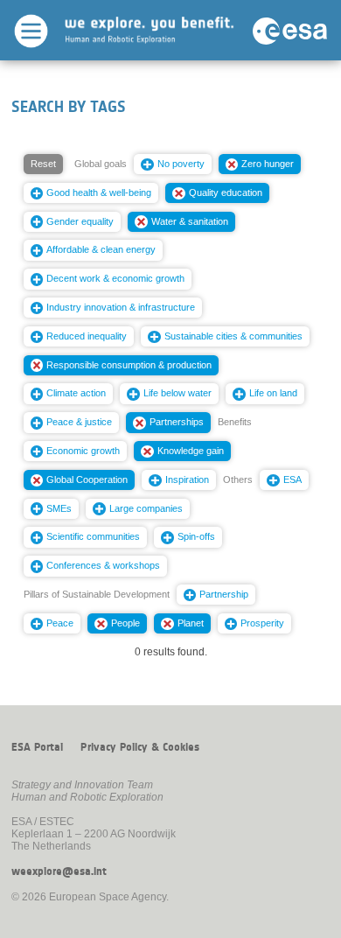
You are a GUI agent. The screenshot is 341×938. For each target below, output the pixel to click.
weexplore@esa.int (59, 871)
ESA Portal (37, 747)
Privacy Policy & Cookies (139, 747)
